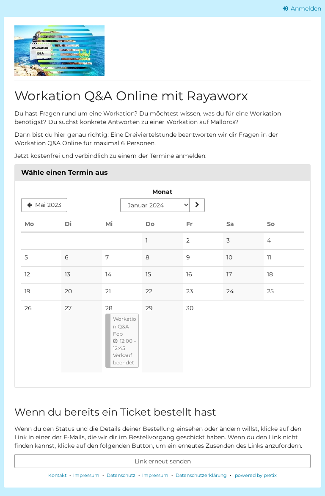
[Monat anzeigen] (196, 205)
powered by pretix (256, 475)
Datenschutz (121, 475)
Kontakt (57, 475)
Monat (162, 192)
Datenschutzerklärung (201, 475)
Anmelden (305, 8)
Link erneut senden (163, 461)
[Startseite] (59, 50)
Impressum (86, 475)
